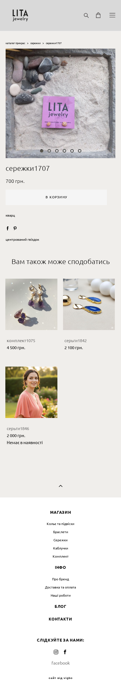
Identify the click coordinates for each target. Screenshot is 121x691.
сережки (35, 43)
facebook (60, 662)
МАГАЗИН (60, 512)
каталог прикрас (15, 43)
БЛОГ (60, 606)
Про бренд (60, 579)
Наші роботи (61, 595)
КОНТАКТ (59, 619)
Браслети (60, 532)
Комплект (61, 556)
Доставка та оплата (60, 587)
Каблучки (60, 548)
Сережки (60, 540)
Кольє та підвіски (60, 524)
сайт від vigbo (61, 678)
